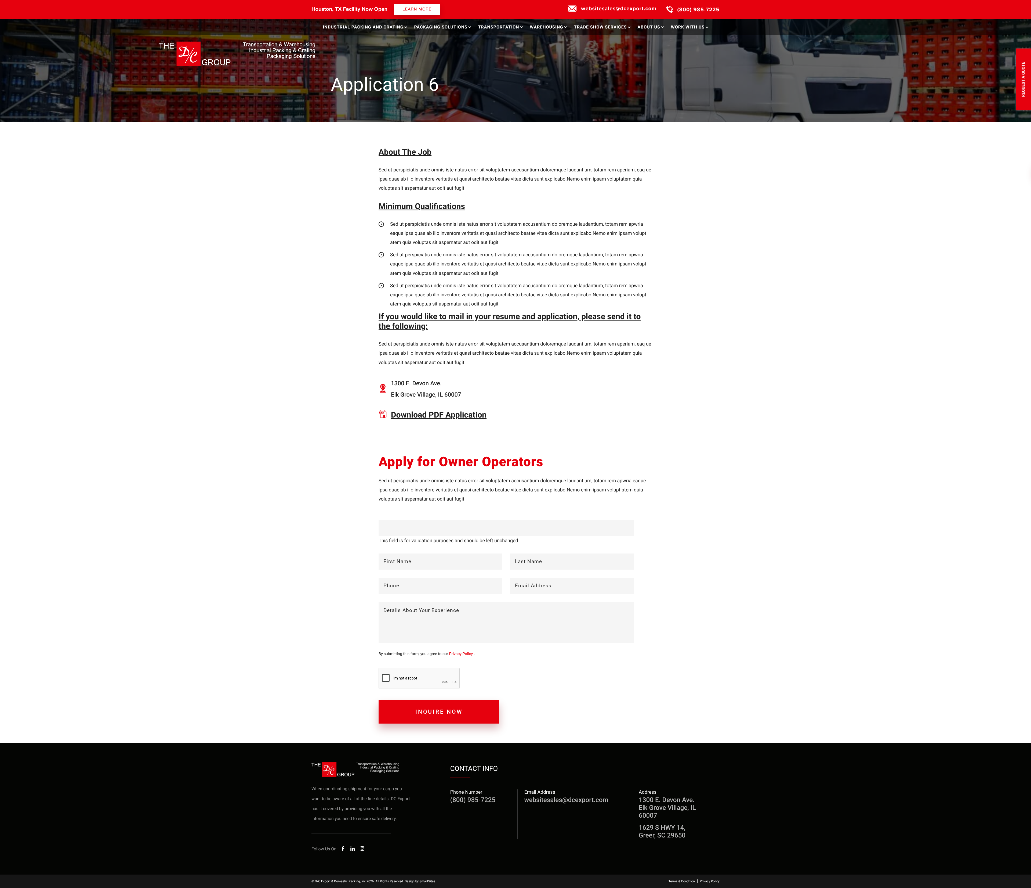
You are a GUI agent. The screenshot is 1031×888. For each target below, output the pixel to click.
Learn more (416, 9)
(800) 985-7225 (698, 9)
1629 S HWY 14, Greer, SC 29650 (662, 831)
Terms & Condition (682, 881)
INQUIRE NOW (439, 712)
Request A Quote (1023, 79)
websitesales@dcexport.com (618, 8)
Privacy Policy (461, 654)
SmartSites (427, 881)
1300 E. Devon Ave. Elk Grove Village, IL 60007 (667, 807)
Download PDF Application (439, 415)
